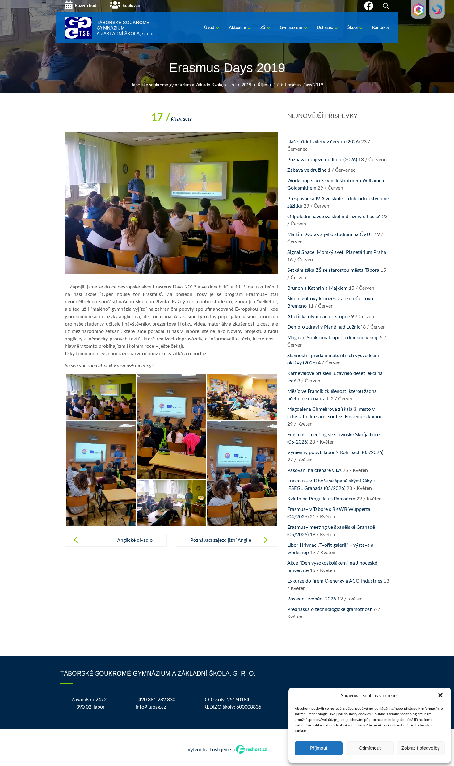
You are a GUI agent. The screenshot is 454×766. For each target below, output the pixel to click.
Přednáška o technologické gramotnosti (330, 609)
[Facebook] (368, 8)
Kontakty (380, 28)
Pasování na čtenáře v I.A (314, 470)
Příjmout (318, 748)
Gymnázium (291, 28)
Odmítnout (370, 748)
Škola (352, 28)
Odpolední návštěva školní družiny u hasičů (334, 216)
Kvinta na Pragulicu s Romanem (321, 498)
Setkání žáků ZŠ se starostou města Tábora (333, 270)
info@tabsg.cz (151, 707)
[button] (441, 696)
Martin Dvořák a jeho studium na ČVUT (330, 234)
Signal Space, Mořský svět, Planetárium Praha (336, 252)
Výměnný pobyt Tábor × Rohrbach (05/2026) (335, 452)
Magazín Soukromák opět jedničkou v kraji (333, 337)
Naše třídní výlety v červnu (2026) (323, 141)
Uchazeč (325, 28)
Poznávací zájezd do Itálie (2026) (322, 159)
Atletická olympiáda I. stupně (318, 316)
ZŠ (262, 28)
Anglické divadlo (135, 540)
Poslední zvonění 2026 (311, 598)
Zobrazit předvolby (420, 748)
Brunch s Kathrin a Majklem (317, 288)
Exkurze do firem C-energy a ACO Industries (334, 581)
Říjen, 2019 (171, 119)
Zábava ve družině (306, 170)
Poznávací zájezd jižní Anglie (220, 540)
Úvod (209, 28)
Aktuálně (237, 28)
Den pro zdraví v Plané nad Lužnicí (324, 327)
